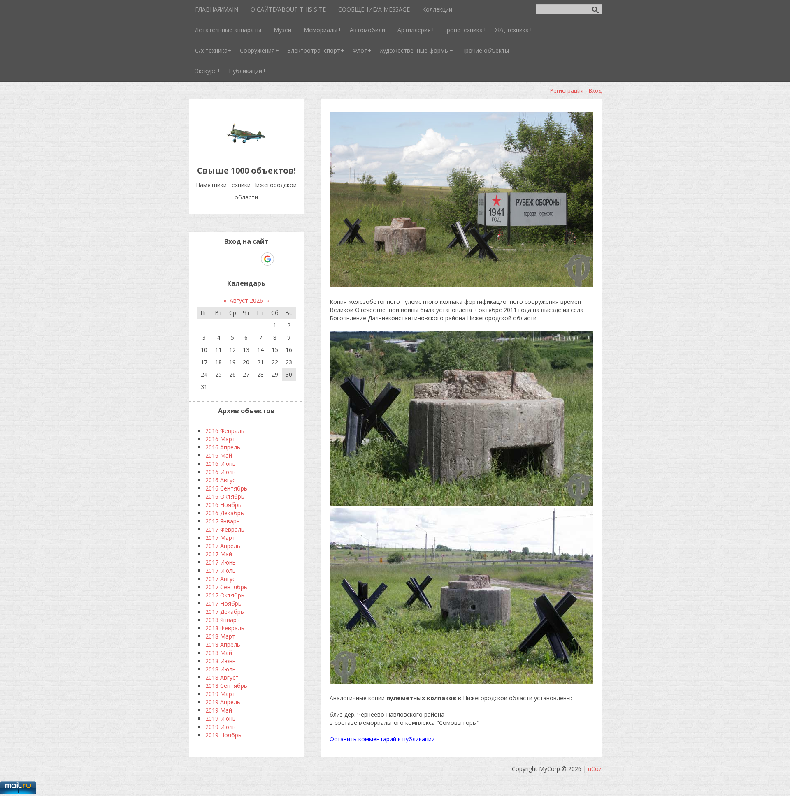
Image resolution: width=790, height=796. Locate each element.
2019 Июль (220, 727)
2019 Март (220, 694)
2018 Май (218, 653)
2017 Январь (222, 521)
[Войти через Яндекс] (253, 259)
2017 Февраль (224, 529)
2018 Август (222, 677)
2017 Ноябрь (223, 603)
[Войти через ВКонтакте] (225, 259)
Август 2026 (246, 300)
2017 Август (222, 579)
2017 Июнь (220, 562)
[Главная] (246, 152)
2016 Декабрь (224, 513)
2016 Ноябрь (223, 505)
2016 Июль (220, 472)
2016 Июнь (220, 463)
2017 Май (218, 554)
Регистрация (566, 90)
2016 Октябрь (224, 496)
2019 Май (218, 710)
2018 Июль (220, 669)
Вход (595, 90)
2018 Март (220, 636)
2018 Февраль (224, 628)
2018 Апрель (222, 644)
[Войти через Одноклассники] (282, 259)
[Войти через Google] (267, 259)
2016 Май (218, 455)
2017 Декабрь (224, 612)
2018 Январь (222, 620)
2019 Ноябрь (223, 735)
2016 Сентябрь (226, 488)
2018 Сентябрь (226, 686)
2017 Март (220, 537)
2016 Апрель (222, 447)
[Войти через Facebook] (239, 259)
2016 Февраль (224, 431)
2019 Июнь (220, 718)
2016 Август (222, 480)
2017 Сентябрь (226, 587)
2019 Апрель (222, 702)
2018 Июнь (220, 661)
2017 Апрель (222, 546)
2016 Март (220, 439)
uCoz (595, 769)
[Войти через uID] (211, 259)
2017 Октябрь (224, 595)
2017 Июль (220, 570)
